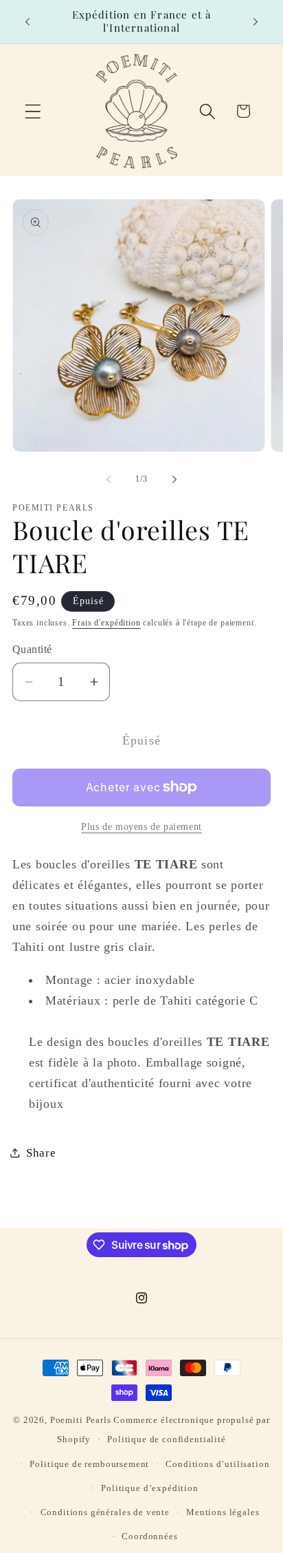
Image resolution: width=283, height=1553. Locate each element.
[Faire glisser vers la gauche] (108, 479)
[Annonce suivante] (255, 21)
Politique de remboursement (89, 1464)
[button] (33, 111)
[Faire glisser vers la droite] (174, 479)
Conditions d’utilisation (217, 1464)
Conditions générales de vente (105, 1512)
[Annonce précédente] (27, 21)
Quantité (32, 649)
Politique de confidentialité (166, 1439)
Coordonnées (149, 1536)
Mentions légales (222, 1512)
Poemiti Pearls (80, 1420)
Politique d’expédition (149, 1488)
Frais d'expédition (106, 623)
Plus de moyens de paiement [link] (141, 826)
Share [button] (41, 1152)
